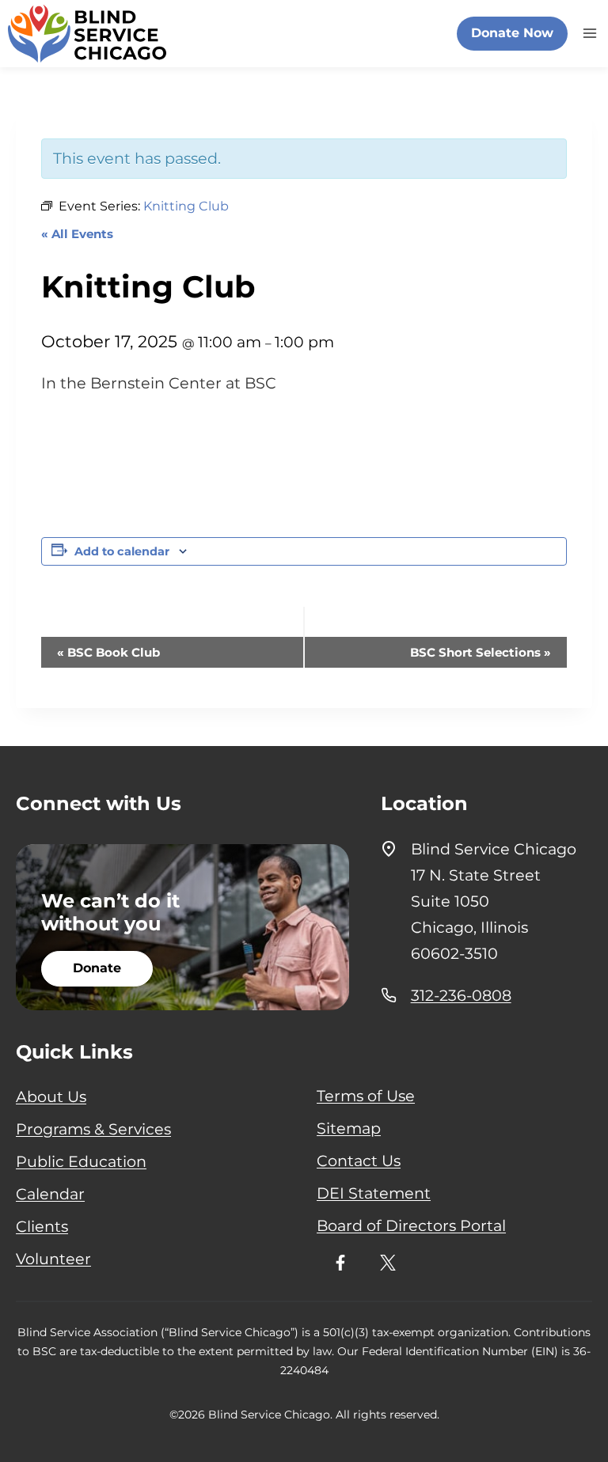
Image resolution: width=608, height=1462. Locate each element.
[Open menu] (588, 33)
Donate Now (512, 32)
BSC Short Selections (480, 652)
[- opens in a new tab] (340, 1262)
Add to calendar (121, 551)
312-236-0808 (461, 995)
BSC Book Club (108, 652)
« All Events (77, 233)
